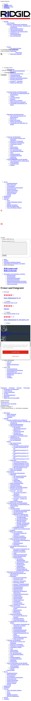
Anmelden (9, 377)
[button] (15, 1)
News (8, 200)
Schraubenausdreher (15, 154)
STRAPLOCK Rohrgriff (16, 141)
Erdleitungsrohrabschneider (20, 554)
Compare (8, 301)
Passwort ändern (8, 15)
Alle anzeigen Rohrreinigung (17, 473)
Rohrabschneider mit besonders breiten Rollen (23, 569)
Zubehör (12, 165)
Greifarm (15, 479)
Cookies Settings (15, 356)
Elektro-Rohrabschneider (19, 556)
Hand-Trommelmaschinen (16, 483)
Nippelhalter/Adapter (18, 527)
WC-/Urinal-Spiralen (18, 477)
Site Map (6, 393)
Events (8, 203)
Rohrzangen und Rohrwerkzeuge (15, 114)
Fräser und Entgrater (12, 284)
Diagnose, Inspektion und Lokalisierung (17, 420)
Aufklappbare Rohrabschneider (21, 566)
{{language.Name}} (9, 72)
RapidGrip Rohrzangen (19, 581)
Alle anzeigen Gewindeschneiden (21, 510)
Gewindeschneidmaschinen (20, 511)
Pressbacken (13, 460)
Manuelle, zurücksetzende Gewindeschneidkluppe (23, 523)
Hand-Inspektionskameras (16, 424)
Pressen (9, 441)
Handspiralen (16, 480)
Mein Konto (7, 12)
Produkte (6, 418)
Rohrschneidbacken (21, 526)
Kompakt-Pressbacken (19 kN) (21, 466)
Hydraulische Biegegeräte (19, 537)
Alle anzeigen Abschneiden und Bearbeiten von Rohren (21, 549)
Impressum (6, 396)
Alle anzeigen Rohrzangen (20, 577)
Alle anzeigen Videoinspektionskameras (19, 428)
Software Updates (11, 193)
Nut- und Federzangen (15, 149)
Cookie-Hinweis (8, 390)
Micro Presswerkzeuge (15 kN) (21, 458)
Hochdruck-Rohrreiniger (16, 79)
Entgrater (6, 309)
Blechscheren (13, 158)
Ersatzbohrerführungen (16, 155)
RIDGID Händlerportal (13, 206)
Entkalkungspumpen (18, 618)
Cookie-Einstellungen (9, 392)
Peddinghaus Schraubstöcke (17, 142)
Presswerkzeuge (14, 444)
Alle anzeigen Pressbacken (20, 461)
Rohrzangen (13, 118)
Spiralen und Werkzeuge (16, 82)
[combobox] (8, 52)
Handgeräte (13, 474)
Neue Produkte (11, 670)
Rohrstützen (16, 544)
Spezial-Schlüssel (17, 598)
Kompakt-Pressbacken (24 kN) (21, 464)
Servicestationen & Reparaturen (15, 187)
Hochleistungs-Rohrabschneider (21, 564)
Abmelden (6, 16)
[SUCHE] (14, 248)
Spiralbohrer (13, 157)
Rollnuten (12, 99)
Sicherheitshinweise (12, 192)
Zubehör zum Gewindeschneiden (21, 528)
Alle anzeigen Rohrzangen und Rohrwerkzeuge (18, 116)
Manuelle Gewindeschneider (20, 514)
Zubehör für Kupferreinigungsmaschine (17, 282)
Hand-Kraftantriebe (18, 513)
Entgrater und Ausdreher (19, 551)
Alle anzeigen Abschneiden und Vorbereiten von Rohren (21, 625)
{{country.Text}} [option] (8, 67)
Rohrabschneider (11, 275)
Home (5, 259)
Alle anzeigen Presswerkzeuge (21, 446)
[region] (15, 350)
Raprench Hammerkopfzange (21, 584)
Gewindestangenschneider (16, 151)
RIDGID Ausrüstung (12, 205)
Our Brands (7, 8)
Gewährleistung (11, 186)
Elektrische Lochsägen (19, 536)
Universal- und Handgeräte (14, 137)
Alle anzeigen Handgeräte (19, 476)
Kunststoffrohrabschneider (13, 278)
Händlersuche (7, 196)
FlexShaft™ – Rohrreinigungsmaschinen (20, 496)
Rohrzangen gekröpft (18, 582)
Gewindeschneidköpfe (22, 518)
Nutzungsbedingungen (9, 395)
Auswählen (3, 75)
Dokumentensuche (11, 189)
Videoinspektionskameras (16, 425)
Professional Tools (8, 6)
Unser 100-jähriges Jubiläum (14, 207)
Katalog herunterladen (12, 190)
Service (6, 182)
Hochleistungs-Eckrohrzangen (21, 585)
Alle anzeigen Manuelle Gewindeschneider (22, 516)
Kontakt (9, 194)
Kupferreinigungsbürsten (13, 279)
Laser (11, 145)
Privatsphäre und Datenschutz (11, 389)
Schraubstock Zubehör (16, 144)
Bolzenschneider (14, 148)
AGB (8, 366)
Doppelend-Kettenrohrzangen (20, 594)
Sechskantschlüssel (18, 587)
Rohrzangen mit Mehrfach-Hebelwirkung (20, 592)
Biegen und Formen (15, 120)
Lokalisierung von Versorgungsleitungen (15, 438)
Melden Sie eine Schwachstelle (11, 398)
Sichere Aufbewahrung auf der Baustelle (17, 159)
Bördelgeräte (16, 611)
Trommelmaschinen (15, 484)
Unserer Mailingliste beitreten (14, 202)
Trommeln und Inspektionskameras (18, 433)
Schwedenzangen (17, 602)
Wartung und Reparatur (16, 121)
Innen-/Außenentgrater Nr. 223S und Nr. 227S (16, 319)
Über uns (6, 199)
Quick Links (7, 367)
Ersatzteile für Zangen (18, 604)
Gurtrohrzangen (17, 595)
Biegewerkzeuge (17, 610)
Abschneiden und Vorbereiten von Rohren (14, 274)
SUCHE (4, 255)
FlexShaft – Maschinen (16, 81)
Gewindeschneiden (15, 97)
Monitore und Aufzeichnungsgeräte (18, 430)
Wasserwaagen (14, 147)
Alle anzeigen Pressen (15, 443)
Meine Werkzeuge (8, 13)
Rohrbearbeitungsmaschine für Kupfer (16, 281)
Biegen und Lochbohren (16, 100)
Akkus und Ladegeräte (16, 470)
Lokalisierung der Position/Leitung (19, 435)
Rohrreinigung (10, 471)
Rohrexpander (17, 612)
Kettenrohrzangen (17, 589)
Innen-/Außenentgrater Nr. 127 (12, 298)
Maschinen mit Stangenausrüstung (18, 78)
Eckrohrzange (16, 601)
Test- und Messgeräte (15, 440)
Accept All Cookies (15, 352)
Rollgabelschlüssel (18, 588)
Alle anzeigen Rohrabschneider (21, 559)
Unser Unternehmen (9, 360)
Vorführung (7, 197)
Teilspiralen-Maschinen (16, 76)
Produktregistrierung (12, 183)
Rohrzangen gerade (18, 579)
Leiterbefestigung (14, 163)
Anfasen (12, 96)
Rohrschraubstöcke (18, 543)
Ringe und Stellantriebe (16, 469)
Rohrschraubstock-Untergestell (18, 102)
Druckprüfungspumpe (18, 620)
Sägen (11, 152)
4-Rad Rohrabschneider (22, 561)
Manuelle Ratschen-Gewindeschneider (22, 520)
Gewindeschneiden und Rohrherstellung (17, 92)
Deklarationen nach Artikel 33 (14, 373)
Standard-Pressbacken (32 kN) (21, 463)
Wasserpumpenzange (18, 600)
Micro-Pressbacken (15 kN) (20, 467)
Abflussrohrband (17, 481)
